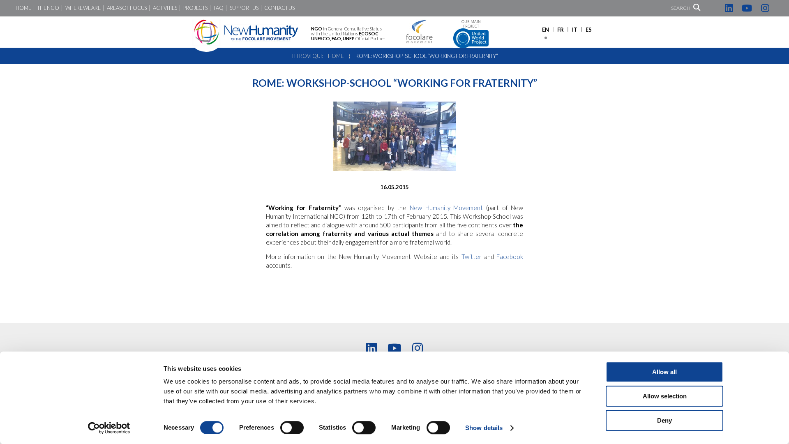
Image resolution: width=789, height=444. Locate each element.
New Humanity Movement (448, 207)
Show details (484, 427)
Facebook (509, 256)
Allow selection (665, 396)
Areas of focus (127, 8)
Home (23, 8)
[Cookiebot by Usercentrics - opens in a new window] (109, 428)
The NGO (48, 8)
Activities (165, 8)
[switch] (292, 427)
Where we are (83, 8)
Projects (195, 8)
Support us (244, 8)
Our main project (471, 24)
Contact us (279, 8)
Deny (664, 420)
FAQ (219, 8)
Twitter (472, 256)
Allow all (664, 371)
